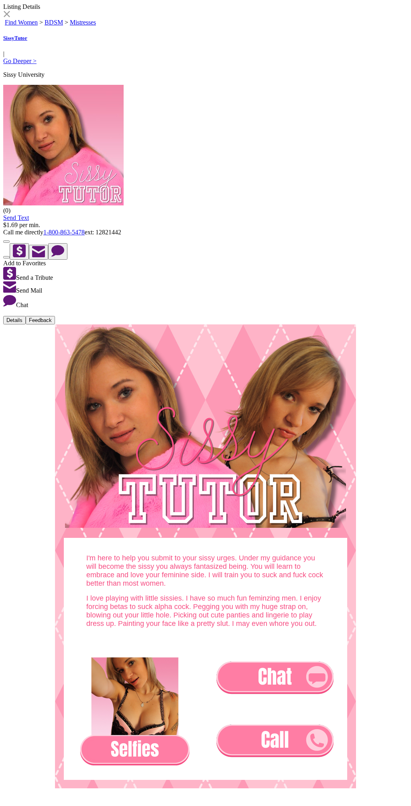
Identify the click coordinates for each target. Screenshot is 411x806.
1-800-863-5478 (64, 232)
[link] (6, 15)
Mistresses (83, 22)
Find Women (21, 22)
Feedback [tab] (40, 320)
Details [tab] (14, 320)
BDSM (54, 22)
